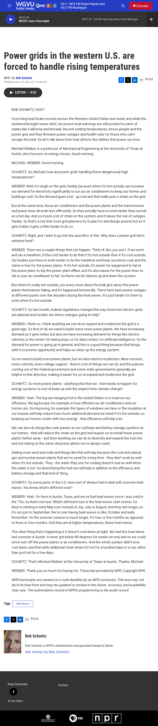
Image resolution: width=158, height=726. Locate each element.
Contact (63, 685)
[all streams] (152, 19)
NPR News (22, 603)
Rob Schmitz (24, 78)
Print (149, 79)
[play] (11, 19)
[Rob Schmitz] (12, 641)
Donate (142, 6)
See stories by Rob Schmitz (47, 651)
